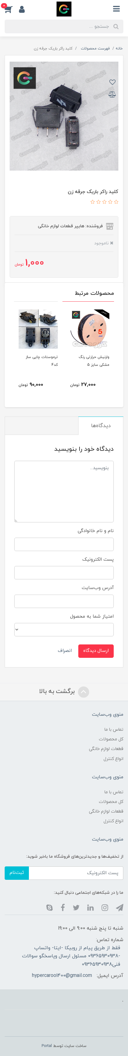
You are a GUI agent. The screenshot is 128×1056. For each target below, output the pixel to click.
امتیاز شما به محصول (92, 616)
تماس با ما (113, 730)
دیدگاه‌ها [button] (101, 426)
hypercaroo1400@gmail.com (62, 975)
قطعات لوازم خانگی (106, 749)
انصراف (65, 651)
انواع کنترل (113, 759)
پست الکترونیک (98, 559)
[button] (12, 9)
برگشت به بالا (57, 691)
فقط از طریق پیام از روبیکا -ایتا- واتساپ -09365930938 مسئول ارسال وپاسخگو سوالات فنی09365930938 (71, 956)
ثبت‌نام (17, 873)
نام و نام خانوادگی (96, 531)
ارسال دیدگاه (96, 651)
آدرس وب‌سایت (98, 588)
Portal (47, 1046)
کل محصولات (111, 739)
